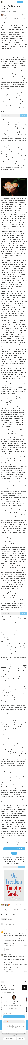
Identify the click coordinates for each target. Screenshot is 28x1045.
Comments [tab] (4, 919)
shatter (13, 152)
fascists (3, 152)
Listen (25, 14)
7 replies (7, 949)
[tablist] (7, 919)
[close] (24, 996)
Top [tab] (2, 982)
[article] (14, 990)
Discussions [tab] (11, 982)
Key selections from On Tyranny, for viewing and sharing (9, 990)
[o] (24, 987)
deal (2, 574)
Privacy (15, 1034)
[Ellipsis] (26, 932)
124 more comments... (6, 975)
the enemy (20, 603)
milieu (22, 233)
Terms (19, 1034)
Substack (7, 1042)
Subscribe (20, 2)
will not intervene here (12, 274)
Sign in (25, 2)
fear (21, 813)
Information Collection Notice (18, 1026)
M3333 (5, 954)
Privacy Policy (15, 1027)
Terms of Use (21, 1025)
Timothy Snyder (7, 14)
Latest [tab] (6, 982)
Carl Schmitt (12, 326)
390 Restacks (18, 904)
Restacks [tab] (10, 919)
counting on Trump (7, 565)
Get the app (20, 1038)
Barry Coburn (7, 932)
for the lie (4, 303)
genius (3, 543)
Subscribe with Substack (15, 1022)
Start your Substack (10, 1038)
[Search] (25, 982)
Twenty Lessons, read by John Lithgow (9, 986)
